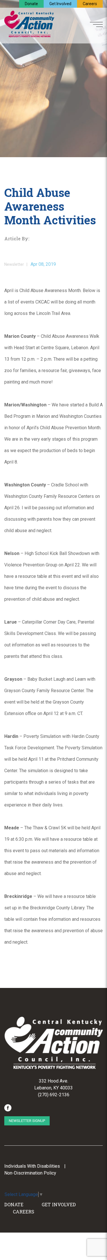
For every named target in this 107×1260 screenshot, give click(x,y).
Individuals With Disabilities (32, 1166)
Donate (31, 3)
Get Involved (60, 3)
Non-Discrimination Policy (30, 1173)
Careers (90, 3)
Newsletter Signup (27, 1121)
